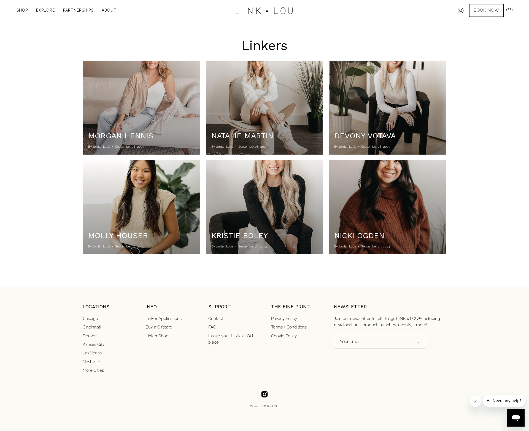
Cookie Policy (284, 335)
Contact (215, 318)
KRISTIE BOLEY (239, 235)
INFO (151, 306)
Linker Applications (163, 318)
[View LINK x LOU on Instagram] (264, 394)
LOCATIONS (96, 306)
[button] (78, 10)
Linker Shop (156, 335)
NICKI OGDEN (359, 235)
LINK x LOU (270, 406)
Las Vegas (92, 353)
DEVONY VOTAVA (365, 135)
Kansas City (93, 344)
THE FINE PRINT (290, 306)
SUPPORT (219, 306)
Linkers (264, 45)
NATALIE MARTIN (242, 135)
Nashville (91, 361)
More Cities (93, 370)
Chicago (90, 318)
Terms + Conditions (289, 327)
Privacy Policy (284, 318)
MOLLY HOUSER (118, 235)
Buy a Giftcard (158, 327)
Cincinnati (92, 327)
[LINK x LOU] (264, 10)
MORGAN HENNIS (120, 135)
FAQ (212, 327)
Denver (90, 335)
